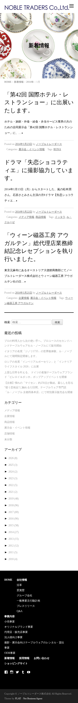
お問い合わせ (41, 658)
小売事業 (9, 621)
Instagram (11, 672)
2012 (13, 545)
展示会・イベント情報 (32, 149)
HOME (7, 82)
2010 (12, 559)
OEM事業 (9, 652)
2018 (13, 505)
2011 (12, 552)
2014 (13, 532)
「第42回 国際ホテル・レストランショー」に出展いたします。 (39, 102)
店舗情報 (9, 433)
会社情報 (22, 579)
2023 (12, 478)
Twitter (17, 672)
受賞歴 (20, 590)
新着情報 (19, 82)
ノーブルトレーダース (49, 144)
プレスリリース (26, 605)
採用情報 (24, 658)
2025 (12, 464)
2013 (13, 538)
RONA (57, 149)
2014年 (30, 82)
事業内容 (9, 616)
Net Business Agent (32, 698)
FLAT (18, 698)
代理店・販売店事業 (16, 632)
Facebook (6, 672)
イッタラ (60, 217)
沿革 (19, 585)
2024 (12, 471)
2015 (13, 525)
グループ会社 (24, 595)
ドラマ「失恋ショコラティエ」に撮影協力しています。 (38, 170)
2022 (12, 485)
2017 (13, 512)
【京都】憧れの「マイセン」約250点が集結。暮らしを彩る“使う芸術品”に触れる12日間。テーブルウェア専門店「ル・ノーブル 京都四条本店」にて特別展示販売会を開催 (38, 387)
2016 (13, 518)
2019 (13, 498)
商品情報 (41, 217)
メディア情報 (26, 217)
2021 (12, 491)
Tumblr (23, 672)
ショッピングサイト (16, 663)
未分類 (8, 439)
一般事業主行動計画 (28, 600)
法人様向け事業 (13, 637)
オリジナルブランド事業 (18, 626)
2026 (12, 458)
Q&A (20, 611)
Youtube (28, 672)
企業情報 (24, 297)
